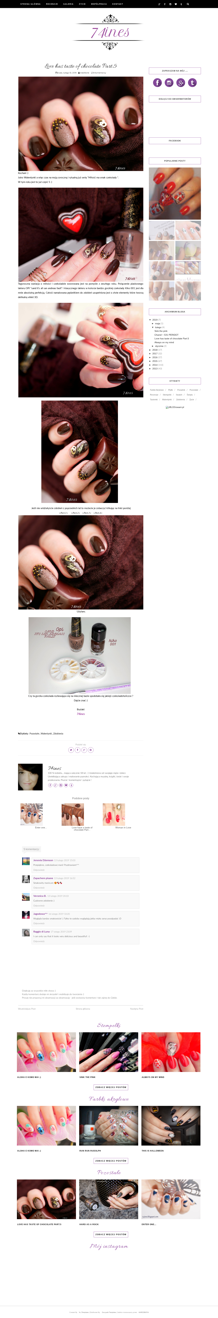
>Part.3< (86, 512)
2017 (155, 353)
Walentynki (46, 734)
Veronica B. (39, 896)
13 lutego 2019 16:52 (64, 878)
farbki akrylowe (157, 390)
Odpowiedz (39, 870)
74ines (54, 768)
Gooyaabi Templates (109, 1312)
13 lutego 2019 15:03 (64, 860)
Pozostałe (34, 734)
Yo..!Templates (84, 1312)
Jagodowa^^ (40, 914)
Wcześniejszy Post (27, 1009)
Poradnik (181, 390)
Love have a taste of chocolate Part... (82, 828)
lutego (158, 327)
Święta (190, 395)
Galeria (68, 4)
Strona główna (83, 1009)
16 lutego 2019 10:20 (59, 914)
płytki (170, 390)
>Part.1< (63, 512)
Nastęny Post (136, 1009)
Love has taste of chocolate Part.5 (171, 338)
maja (158, 323)
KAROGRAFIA (144, 1312)
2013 (155, 368)
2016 (155, 357)
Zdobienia (58, 734)
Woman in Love (123, 827)
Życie (82, 4)
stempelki (167, 395)
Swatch (179, 395)
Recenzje (52, 4)
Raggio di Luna (41, 931)
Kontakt (117, 4)
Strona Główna (30, 4)
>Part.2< (75, 512)
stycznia (159, 346)
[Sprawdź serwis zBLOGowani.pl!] (175, 407)
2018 (155, 350)
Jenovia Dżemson (43, 860)
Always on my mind (164, 342)
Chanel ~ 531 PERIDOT (166, 335)
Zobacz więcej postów (110, 1087)
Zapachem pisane (43, 878)
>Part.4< (98, 512)
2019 (155, 320)
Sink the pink (160, 331)
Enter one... (41, 827)
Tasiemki (154, 399)
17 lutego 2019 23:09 (61, 932)
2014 (155, 365)
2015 (155, 361)
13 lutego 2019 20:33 (58, 896)
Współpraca (99, 4)
